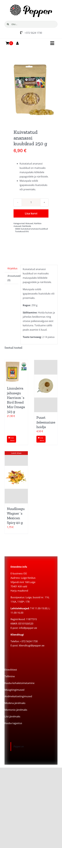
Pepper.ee (18, 746)
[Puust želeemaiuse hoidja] (45, 386)
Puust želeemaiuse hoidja (45, 422)
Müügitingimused (14, 689)
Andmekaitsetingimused (18, 696)
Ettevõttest (11, 669)
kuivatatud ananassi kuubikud (34, 228)
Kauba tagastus (13, 723)
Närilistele (26, 226)
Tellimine (10, 676)
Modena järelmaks (15, 703)
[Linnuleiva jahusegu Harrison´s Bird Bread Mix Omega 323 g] (16, 371)
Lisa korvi (31, 213)
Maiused (29, 223)
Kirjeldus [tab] (12, 268)
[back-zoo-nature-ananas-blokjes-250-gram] (31, 89)
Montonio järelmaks (16, 709)
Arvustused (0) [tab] (13, 278)
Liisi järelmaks (12, 716)
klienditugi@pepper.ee (31, 645)
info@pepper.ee (28, 628)
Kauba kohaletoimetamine (19, 683)
